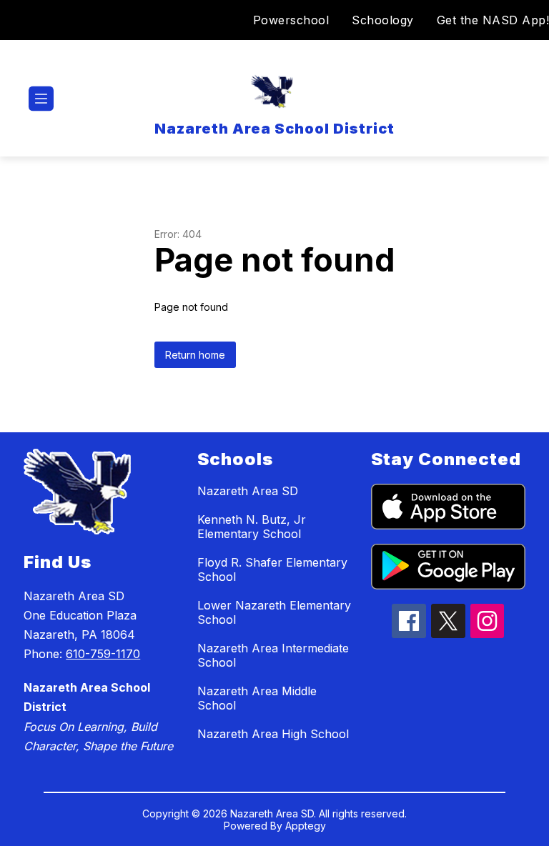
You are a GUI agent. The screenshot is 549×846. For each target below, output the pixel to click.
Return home (195, 355)
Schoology (383, 20)
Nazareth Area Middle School (257, 698)
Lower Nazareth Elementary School (274, 612)
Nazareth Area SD (247, 491)
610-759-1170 (103, 654)
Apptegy (305, 826)
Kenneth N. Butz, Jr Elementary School (251, 526)
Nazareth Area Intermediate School (273, 655)
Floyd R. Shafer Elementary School (272, 569)
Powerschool (291, 20)
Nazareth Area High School (273, 734)
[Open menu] (41, 98)
